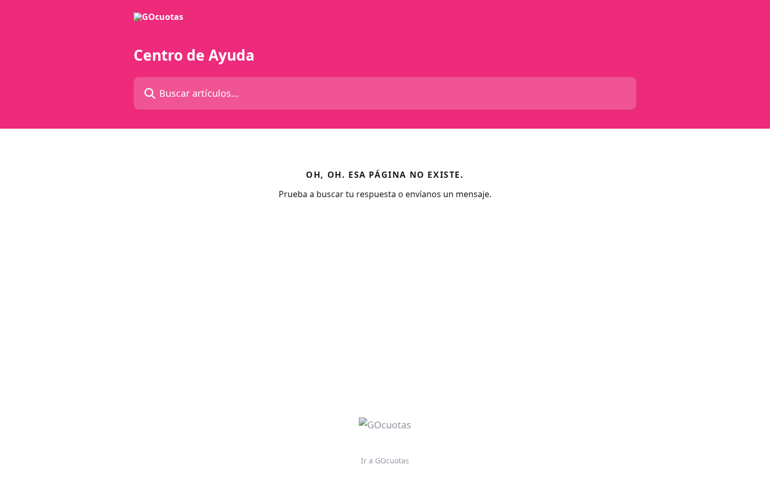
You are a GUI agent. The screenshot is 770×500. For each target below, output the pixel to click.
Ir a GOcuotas (385, 460)
